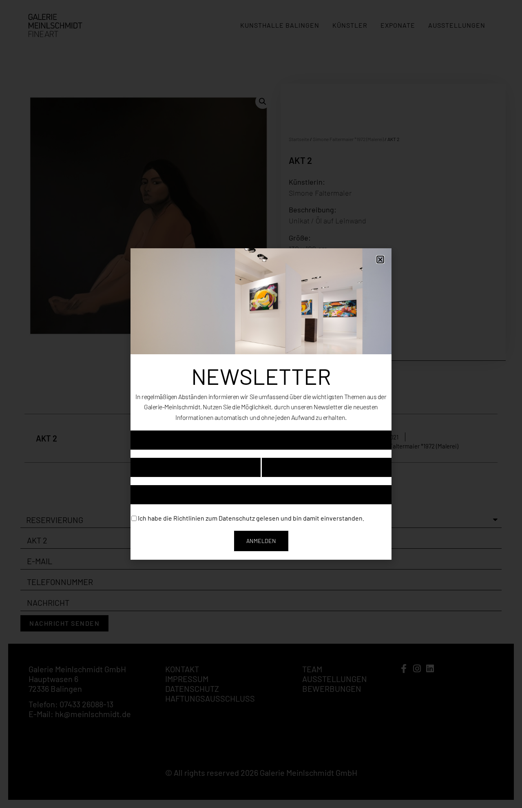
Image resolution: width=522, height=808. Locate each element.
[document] (261, 404)
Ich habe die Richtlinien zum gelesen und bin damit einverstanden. (251, 517)
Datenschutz (237, 517)
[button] (380, 259)
